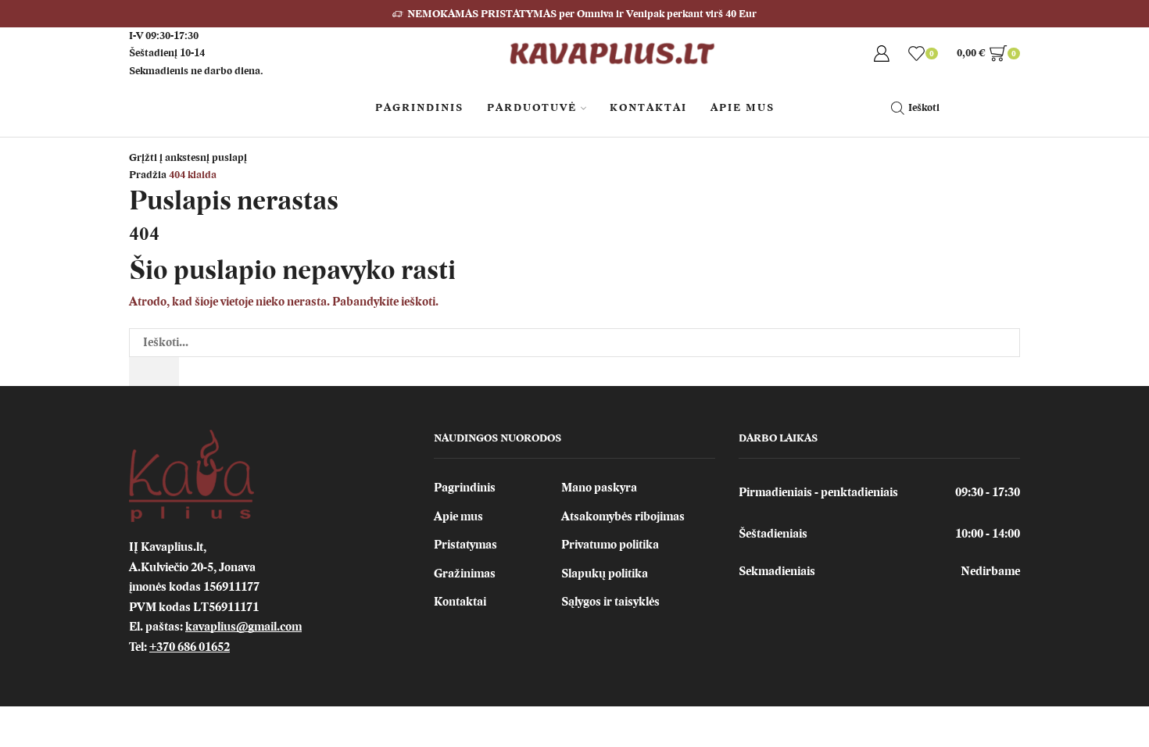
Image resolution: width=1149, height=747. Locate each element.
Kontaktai (648, 107)
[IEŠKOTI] (154, 371)
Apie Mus (743, 107)
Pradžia (147, 174)
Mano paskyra (599, 488)
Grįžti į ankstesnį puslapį (188, 157)
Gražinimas (465, 574)
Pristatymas (465, 545)
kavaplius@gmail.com (243, 627)
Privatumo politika (610, 545)
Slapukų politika (604, 574)
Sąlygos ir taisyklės (610, 602)
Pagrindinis (419, 107)
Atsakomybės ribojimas (623, 516)
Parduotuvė (532, 107)
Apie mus (458, 516)
